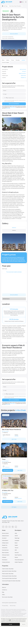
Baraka (16, 557)
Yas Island (4, 538)
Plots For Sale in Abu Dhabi (7, 573)
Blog (3, 592)
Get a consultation (14, 33)
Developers (18, 530)
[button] (21, 2)
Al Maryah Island (5, 555)
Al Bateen (4, 557)
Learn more (14, 439)
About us (4, 587)
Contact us (4, 589)
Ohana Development (19, 559)
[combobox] (4, 97)
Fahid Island (4, 559)
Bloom (16, 543)
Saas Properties (18, 555)
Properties (5, 566)
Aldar (16, 533)
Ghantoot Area (5, 550)
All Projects (14, 507)
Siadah (16, 545)
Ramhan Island (5, 533)
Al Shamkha (4, 547)
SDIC (16, 550)
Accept (10, 624)
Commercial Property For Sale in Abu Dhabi (11, 580)
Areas (3, 530)
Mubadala (17, 540)
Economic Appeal (5, 62)
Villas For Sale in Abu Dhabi (7, 568)
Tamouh (16, 547)
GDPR (10, 620)
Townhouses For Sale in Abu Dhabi (9, 578)
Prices (12, 60)
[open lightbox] (14, 242)
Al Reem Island (5, 543)
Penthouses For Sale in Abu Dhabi (9, 576)
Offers (3, 594)
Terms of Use (7, 108)
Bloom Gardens (5, 552)
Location (23, 60)
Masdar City (4, 545)
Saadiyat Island (5, 535)
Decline (23, 624)
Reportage (17, 538)
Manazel (17, 552)
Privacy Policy (12, 107)
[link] (14, 427)
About (3, 60)
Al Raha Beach (5, 540)
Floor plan (18, 60)
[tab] (14, 227)
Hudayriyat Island (6, 562)
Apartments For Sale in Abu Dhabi (9, 571)
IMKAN (16, 535)
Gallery (7, 60)
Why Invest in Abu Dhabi (7, 597)
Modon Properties (18, 562)
